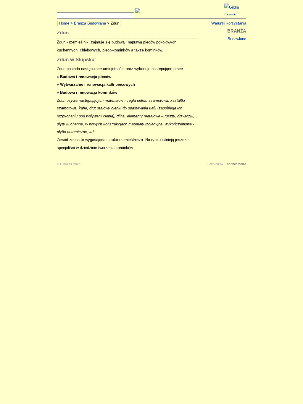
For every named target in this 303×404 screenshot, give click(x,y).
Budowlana (237, 39)
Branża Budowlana (90, 23)
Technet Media (235, 164)
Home (64, 23)
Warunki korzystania (228, 23)
